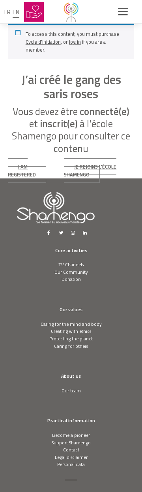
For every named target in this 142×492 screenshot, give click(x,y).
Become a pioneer (71, 435)
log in (75, 42)
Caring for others (71, 346)
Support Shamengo (71, 442)
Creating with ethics (71, 331)
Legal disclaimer (71, 457)
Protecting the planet (71, 338)
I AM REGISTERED (22, 170)
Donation (71, 279)
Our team (71, 390)
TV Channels (71, 264)
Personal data (71, 464)
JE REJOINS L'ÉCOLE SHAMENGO (90, 170)
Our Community (71, 272)
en (16, 12)
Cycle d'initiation (43, 42)
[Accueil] (71, 12)
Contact (71, 449)
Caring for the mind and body (71, 324)
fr (7, 12)
